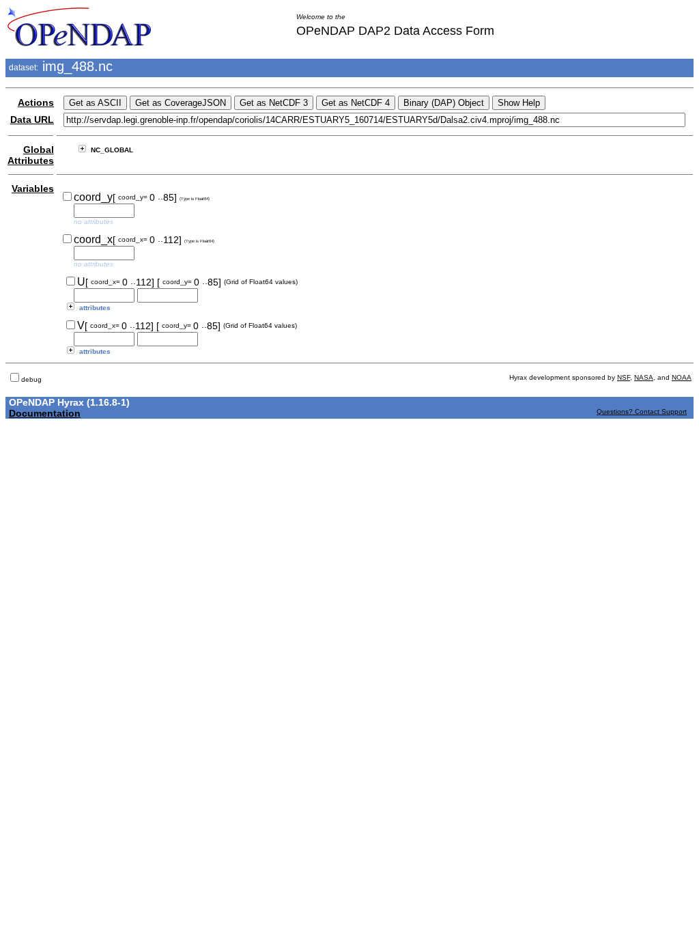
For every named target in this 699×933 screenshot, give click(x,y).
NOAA (681, 377)
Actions (36, 102)
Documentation (45, 413)
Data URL (32, 119)
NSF (623, 377)
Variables (33, 188)
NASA (643, 377)
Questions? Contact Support (642, 411)
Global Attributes (31, 155)
